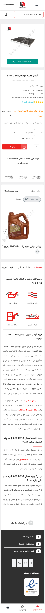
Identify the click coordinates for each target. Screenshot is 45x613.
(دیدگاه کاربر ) (28, 102)
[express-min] (36, 175)
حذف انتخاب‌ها (28, 139)
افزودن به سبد (11, 147)
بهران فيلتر (39, 86)
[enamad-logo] (31, 580)
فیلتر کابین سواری (29, 90)
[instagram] (31, 563)
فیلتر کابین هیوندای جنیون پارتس (24, 97)
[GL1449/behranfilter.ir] (22, 42)
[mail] (14, 563)
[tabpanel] (22, 393)
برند (41, 132)
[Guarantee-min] (9, 175)
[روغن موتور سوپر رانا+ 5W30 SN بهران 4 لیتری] (37, 251)
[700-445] (22, 2)
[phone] (19, 563)
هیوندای (32, 86)
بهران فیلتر (31, 400)
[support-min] (22, 175)
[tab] (38, 267)
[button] (22, 536)
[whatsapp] (25, 563)
